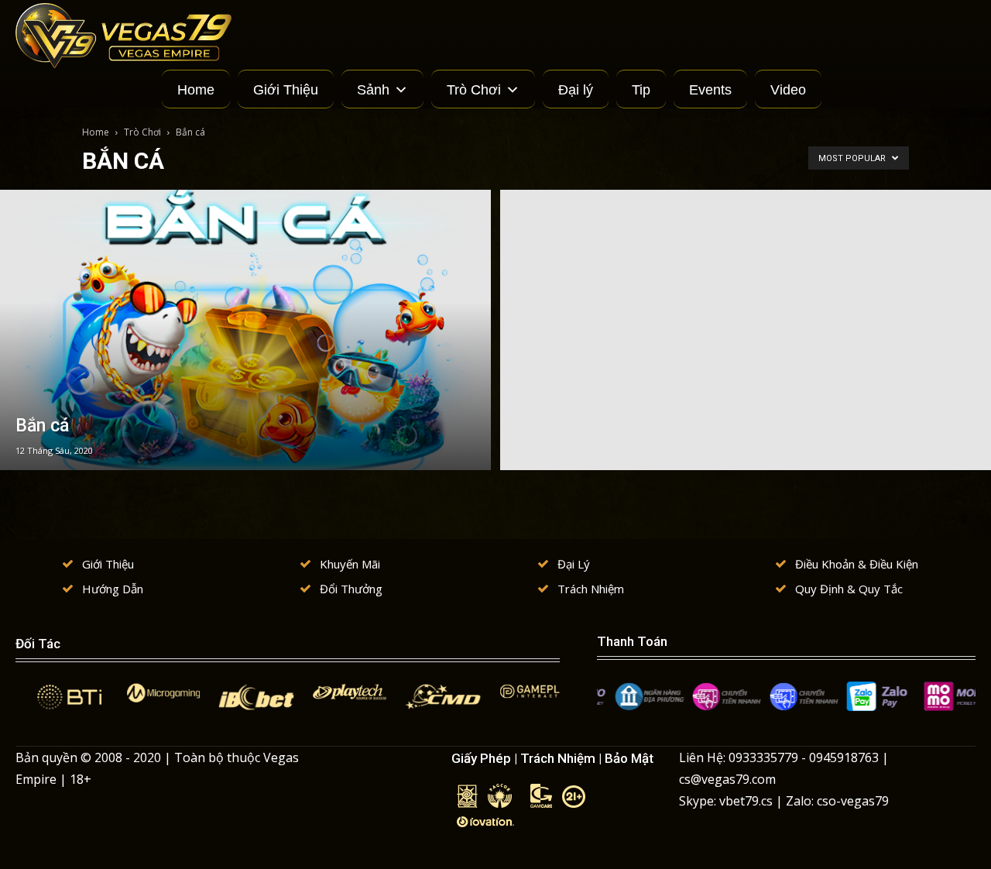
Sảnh (373, 90)
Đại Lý (573, 564)
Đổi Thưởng (351, 588)
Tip (641, 90)
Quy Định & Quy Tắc (849, 588)
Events (710, 90)
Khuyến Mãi (350, 564)
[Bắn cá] (245, 330)
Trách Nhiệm (590, 588)
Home (195, 90)
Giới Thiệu (285, 90)
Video (788, 90)
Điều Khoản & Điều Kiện (856, 564)
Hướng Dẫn (112, 588)
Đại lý (575, 90)
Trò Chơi (474, 90)
